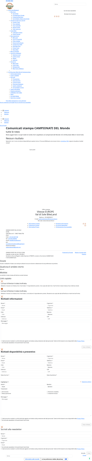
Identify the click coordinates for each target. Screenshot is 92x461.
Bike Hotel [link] (15, 63)
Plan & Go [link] (13, 62)
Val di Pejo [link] (15, 13)
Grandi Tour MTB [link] (17, 44)
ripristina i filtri (65, 141)
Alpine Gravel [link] (16, 27)
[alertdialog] (46, 440)
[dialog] (46, 321)
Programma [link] (16, 79)
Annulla (83, 453)
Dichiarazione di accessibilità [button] (64, 227)
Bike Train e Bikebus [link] (18, 68)
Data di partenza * (52, 375)
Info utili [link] (12, 77)
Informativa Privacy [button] (34, 227)
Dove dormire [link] (16, 81)
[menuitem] (7, 1)
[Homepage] (3, 106)
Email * (3, 308)
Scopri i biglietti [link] (14, 75)
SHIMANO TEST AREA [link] (16, 93)
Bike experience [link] (14, 36)
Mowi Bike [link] (15, 50)
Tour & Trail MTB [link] (17, 39)
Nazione (49, 312)
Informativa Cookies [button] (34, 223)
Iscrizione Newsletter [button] (61, 225)
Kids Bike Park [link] (16, 46)
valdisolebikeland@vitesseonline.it (48, 219)
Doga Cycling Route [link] (18, 43)
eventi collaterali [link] (17, 86)
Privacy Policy (80, 341)
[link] (55, 16)
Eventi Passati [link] (16, 34)
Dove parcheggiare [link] (18, 84)
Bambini (49, 384)
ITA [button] (7, 1)
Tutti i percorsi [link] (17, 29)
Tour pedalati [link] (16, 24)
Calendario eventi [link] (17, 32)
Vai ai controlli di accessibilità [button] (23, 102)
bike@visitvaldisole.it (15, 240)
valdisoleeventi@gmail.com (13, 247)
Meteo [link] (14, 58)
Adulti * (3, 384)
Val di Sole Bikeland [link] (13, 10)
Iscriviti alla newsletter (70, 11)
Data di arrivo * (5, 375)
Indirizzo (3, 316)
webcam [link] (15, 60)
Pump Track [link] (16, 48)
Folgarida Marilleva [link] (18, 17)
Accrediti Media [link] (14, 96)
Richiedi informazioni (70, 14)
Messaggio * (4, 321)
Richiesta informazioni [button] (62, 223)
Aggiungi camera (86, 382)
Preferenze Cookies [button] (34, 225)
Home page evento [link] (15, 74)
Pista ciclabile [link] (16, 41)
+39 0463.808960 (12, 238)
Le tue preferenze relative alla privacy (52, 459)
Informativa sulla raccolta (32, 459)
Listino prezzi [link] (16, 56)
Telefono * (50, 308)
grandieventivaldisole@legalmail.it (15, 244)
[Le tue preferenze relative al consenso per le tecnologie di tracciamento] (89, 458)
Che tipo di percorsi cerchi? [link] (17, 20)
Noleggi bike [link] (16, 67)
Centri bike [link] (16, 65)
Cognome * (50, 303)
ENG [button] (9, 1)
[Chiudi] (2, 281)
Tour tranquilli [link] (16, 25)
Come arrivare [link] (17, 82)
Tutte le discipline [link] (15, 89)
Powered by (67, 252)
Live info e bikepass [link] (15, 53)
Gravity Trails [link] (16, 22)
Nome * (3, 303)
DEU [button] (12, 1)
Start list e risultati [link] (15, 98)
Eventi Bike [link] (13, 31)
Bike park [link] (15, 38)
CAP (48, 316)
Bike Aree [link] (13, 12)
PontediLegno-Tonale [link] (18, 15)
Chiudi (84, 455)
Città (2, 312)
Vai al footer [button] (3, 125)
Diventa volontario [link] (15, 91)
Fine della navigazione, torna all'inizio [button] (16, 101)
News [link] (12, 94)
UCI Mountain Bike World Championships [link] (19, 72)
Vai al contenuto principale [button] (7, 102)
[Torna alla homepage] (9, 6)
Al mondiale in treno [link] (18, 87)
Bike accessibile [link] (14, 51)
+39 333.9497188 (13, 237)
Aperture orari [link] (17, 55)
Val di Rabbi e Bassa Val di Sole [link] (21, 19)
